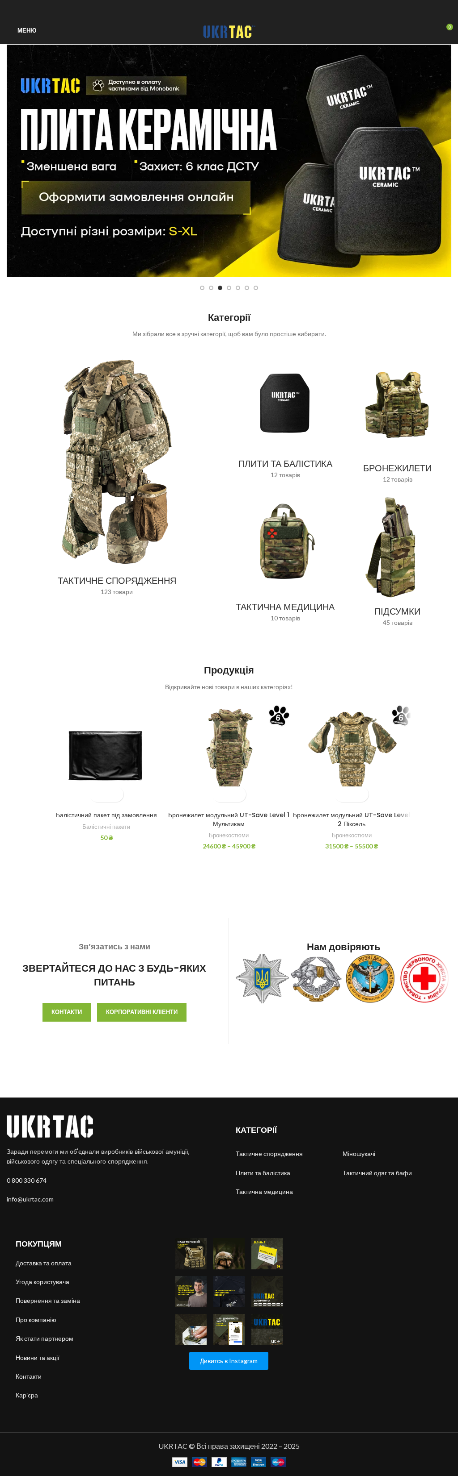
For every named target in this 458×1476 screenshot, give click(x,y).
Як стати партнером (44, 1338)
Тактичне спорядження (269, 1153)
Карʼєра (27, 1395)
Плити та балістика (263, 1173)
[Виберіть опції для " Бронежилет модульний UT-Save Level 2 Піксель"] (344, 794)
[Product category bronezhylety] (397, 419)
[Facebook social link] (209, 8)
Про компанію (36, 1319)
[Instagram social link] (219, 8)
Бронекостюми (229, 835)
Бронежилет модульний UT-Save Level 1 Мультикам (228, 819)
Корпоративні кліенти (142, 1011)
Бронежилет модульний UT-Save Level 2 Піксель (351, 819)
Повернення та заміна (48, 1300)
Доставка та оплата (44, 1263)
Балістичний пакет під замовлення (106, 815)
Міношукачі (360, 1153)
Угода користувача (42, 1281)
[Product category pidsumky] (397, 562)
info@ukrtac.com (30, 1199)
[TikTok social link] (239, 8)
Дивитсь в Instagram (229, 1360)
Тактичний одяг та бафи (377, 1173)
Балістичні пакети (106, 826)
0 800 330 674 (27, 1180)
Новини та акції (37, 1357)
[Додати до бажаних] (114, 794)
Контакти (66, 1011)
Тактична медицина (264, 1191)
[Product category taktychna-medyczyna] (285, 558)
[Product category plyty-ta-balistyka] (285, 417)
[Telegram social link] (250, 8)
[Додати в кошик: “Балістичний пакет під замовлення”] (98, 794)
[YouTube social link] (229, 8)
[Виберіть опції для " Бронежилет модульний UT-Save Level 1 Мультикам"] (221, 794)
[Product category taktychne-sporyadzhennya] (117, 475)
